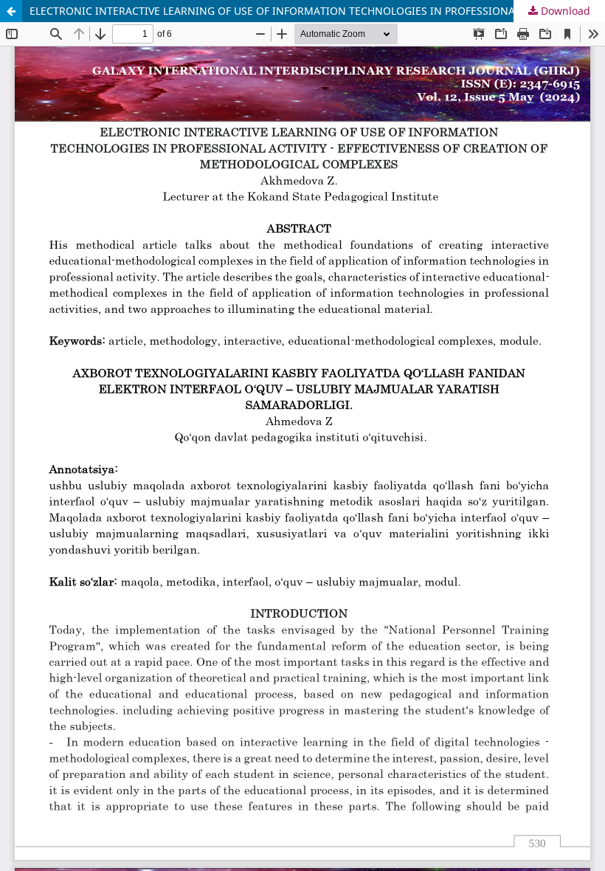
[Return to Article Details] (11, 11)
